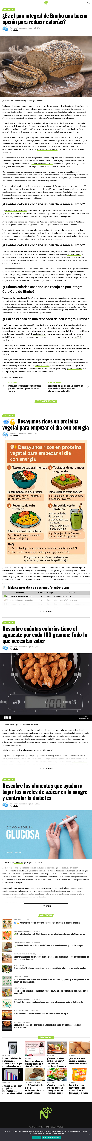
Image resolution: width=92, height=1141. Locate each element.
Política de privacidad (54, 1126)
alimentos (17, 112)
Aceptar (37, 1137)
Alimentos (18, 862)
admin (15, 30)
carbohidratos (39, 334)
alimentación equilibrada (42, 163)
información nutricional (47, 149)
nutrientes (48, 733)
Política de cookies (36, 1126)
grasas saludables (74, 368)
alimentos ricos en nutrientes (20, 239)
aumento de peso (42, 365)
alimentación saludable (16, 210)
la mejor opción (74, 254)
